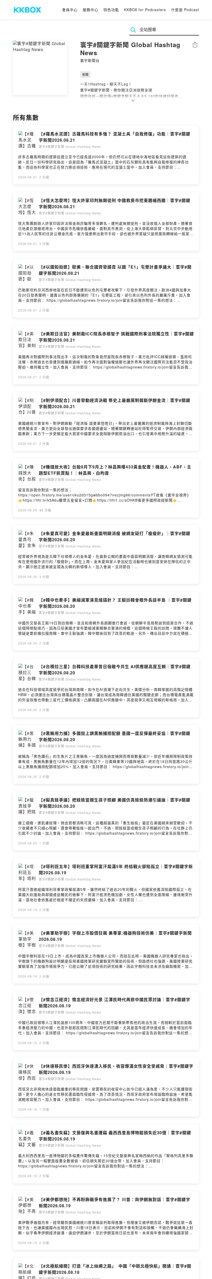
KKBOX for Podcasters (145, 9)
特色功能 (111, 9)
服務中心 (90, 9)
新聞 (85, 74)
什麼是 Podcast (185, 9)
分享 (195, 44)
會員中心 (70, 9)
